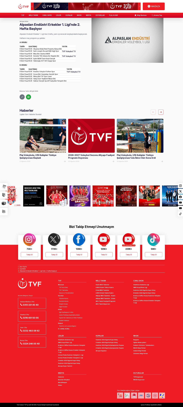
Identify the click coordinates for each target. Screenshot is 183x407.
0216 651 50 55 (31, 318)
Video (60, 385)
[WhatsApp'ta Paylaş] (28, 96)
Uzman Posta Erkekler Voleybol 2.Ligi (70, 358)
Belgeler (136, 340)
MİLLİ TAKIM (33, 15)
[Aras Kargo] (103, 196)
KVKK (60, 309)
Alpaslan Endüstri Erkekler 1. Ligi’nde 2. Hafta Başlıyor (38, 271)
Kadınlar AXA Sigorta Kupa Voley (144, 290)
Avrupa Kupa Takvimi (65, 366)
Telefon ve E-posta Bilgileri (67, 326)
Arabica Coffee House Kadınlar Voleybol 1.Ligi (146, 297)
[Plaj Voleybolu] (127, 396)
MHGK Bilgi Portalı (139, 348)
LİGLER (58, 15)
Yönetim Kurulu (63, 298)
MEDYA (88, 15)
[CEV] (162, 396)
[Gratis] (80, 196)
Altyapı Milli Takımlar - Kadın (105, 296)
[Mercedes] (33, 196)
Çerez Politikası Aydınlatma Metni (69, 315)
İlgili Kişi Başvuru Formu (66, 312)
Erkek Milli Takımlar (102, 290)
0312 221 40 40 (31, 305)
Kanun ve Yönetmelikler (66, 293)
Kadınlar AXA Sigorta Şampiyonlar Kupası (110, 345)
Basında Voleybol (64, 379)
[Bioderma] (56, 196)
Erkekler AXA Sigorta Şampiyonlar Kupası (110, 348)
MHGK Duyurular (139, 379)
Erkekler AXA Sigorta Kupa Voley (144, 293)
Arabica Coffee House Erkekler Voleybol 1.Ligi (146, 302)
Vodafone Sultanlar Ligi (141, 284)
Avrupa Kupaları (101, 351)
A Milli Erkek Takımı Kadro (104, 293)
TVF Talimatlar (63, 290)
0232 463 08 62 (31, 331)
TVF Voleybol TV (69, 51)
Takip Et (29, 255)
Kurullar (61, 296)
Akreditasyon (62, 382)
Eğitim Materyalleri (139, 342)
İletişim (60, 323)
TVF (22, 15)
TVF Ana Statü (63, 287)
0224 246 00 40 (31, 344)
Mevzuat (61, 284)
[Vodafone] (126, 196)
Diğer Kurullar (63, 307)
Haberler (61, 377)
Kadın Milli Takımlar (102, 284)
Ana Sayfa (23, 267)
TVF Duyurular (138, 377)
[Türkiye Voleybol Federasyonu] (23, 6)
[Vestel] (10, 196)
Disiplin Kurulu (63, 304)
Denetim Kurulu (64, 301)
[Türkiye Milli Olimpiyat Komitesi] (134, 396)
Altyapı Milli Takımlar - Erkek (105, 298)
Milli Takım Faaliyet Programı (105, 301)
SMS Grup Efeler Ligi (140, 287)
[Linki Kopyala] (22, 96)
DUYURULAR (100, 15)
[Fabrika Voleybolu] (120, 396)
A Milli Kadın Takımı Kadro (105, 287)
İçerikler (23, 269)
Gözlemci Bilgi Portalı (140, 353)
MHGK (79, 15)
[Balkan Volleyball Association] (148, 396)
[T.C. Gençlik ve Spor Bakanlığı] (155, 396)
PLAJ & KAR (113, 15)
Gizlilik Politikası (64, 320)
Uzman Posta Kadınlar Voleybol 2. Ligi (70, 355)
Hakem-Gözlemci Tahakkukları (143, 345)
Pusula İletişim (41, 405)
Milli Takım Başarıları (103, 304)
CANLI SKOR (47, 15)
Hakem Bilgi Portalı (139, 351)
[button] (139, 6)
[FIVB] (141, 396)
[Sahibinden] (149, 196)
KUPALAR (69, 15)
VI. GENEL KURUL (63, 329)
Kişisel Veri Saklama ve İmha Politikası (70, 318)
